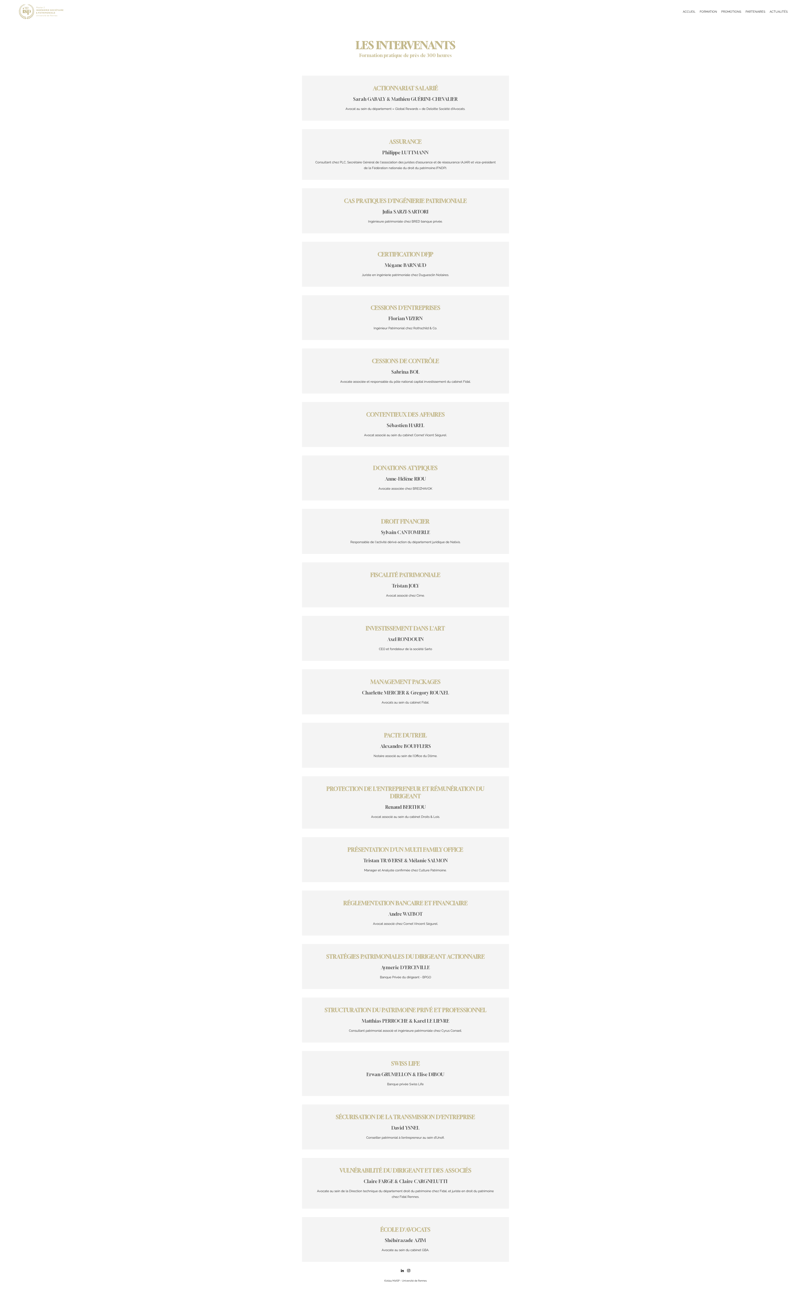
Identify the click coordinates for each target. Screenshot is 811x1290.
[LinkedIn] (402, 1270)
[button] (708, 11)
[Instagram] (409, 1270)
